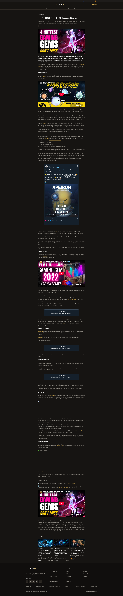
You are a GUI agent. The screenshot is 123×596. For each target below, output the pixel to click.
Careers (85, 576)
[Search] (27, 4)
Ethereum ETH (58, 548)
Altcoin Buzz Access (63, 487)
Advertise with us (93, 586)
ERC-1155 (47, 390)
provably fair (60, 445)
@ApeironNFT (61, 170)
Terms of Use (28, 586)
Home (39, 12)
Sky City (40, 337)
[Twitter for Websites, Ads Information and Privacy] (77, 218)
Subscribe (95, 4)
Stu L (41, 26)
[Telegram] (33, 581)
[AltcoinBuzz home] (61, 4)
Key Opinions (52, 579)
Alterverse (40, 331)
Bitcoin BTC (68, 571)
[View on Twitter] (77, 166)
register (47, 138)
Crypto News (48, 8)
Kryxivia (45, 256)
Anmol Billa (67, 560)
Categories (74, 8)
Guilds (56, 231)
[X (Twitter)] (27, 581)
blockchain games (72, 299)
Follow (57, 167)
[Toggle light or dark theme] (91, 4)
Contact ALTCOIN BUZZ (80, 586)
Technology (68, 576)
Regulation (73, 548)
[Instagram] (40, 581)
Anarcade (52, 395)
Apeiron (44, 76)
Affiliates (85, 571)
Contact (85, 579)
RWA (67, 573)
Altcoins (41, 548)
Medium (44, 416)
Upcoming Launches (54, 581)
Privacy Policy (68, 586)
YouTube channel (71, 483)
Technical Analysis (66, 8)
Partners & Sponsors (87, 573)
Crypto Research (56, 8)
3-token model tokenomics (55, 140)
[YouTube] (30, 581)
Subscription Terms (40, 586)
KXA (64, 323)
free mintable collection (77, 431)
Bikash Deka (50, 560)
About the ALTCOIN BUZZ (54, 586)
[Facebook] (37, 581)
